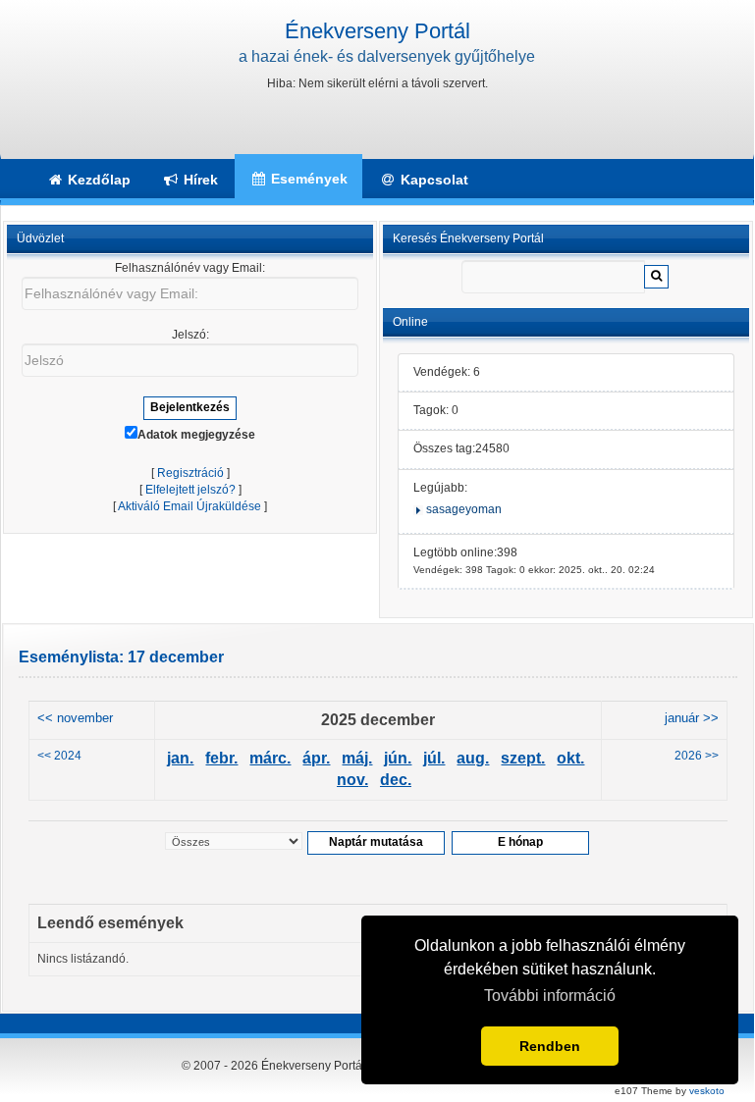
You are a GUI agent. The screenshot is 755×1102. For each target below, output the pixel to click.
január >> (692, 718)
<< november (75, 718)
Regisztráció (190, 473)
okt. (570, 758)
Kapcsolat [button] (432, 179)
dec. (395, 779)
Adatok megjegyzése (196, 435)
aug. (473, 758)
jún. (397, 758)
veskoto (707, 1090)
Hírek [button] (199, 179)
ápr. (316, 758)
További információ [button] (550, 995)
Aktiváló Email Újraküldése (189, 506)
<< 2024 (59, 755)
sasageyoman (464, 509)
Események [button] (307, 178)
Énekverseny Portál (377, 31)
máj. (357, 758)
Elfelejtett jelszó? (190, 490)
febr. (221, 758)
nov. (352, 779)
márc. (270, 758)
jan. (180, 758)
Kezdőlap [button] (97, 179)
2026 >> (696, 755)
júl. (434, 758)
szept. (523, 758)
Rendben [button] (549, 1046)
